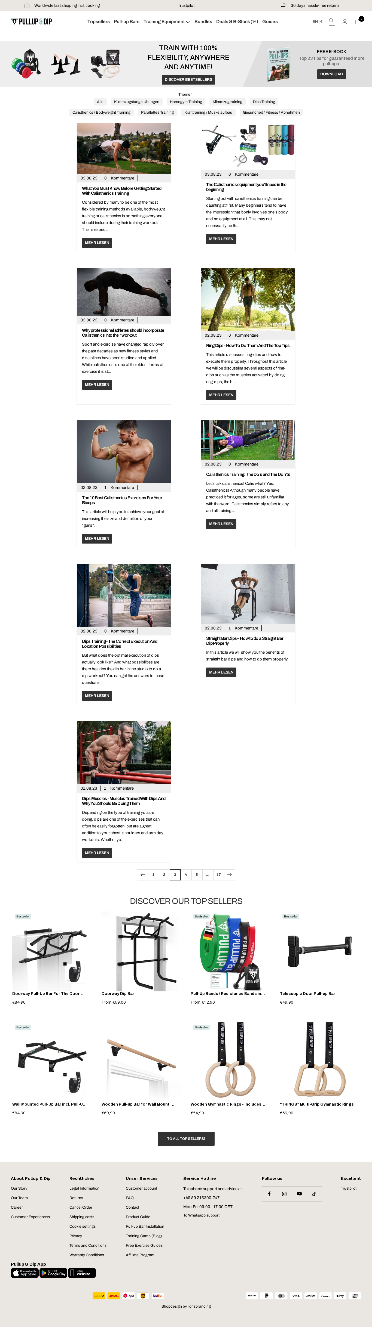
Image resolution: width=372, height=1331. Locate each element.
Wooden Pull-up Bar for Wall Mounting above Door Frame (139, 1104)
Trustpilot (186, 5)
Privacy (75, 1236)
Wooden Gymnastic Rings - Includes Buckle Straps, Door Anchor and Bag (226, 1104)
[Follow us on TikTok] (314, 1193)
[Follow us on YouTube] (299, 1193)
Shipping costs (81, 1217)
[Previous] (142, 874)
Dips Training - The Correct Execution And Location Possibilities (119, 644)
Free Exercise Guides (144, 1245)
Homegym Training (186, 102)
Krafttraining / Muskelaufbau (208, 112)
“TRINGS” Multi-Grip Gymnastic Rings (317, 1104)
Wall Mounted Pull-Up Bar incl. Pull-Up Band (48, 1104)
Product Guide (138, 1217)
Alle (100, 102)
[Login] (344, 21)
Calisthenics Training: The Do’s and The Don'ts (248, 474)
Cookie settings (82, 1226)
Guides (270, 21)
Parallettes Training (157, 112)
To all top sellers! (186, 1139)
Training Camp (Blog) (144, 1236)
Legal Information (84, 1188)
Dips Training (264, 102)
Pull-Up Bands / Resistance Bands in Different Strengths (226, 994)
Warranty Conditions (86, 1255)
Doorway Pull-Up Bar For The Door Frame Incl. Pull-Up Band (46, 994)
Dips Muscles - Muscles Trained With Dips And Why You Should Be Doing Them (123, 801)
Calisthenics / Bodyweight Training (101, 112)
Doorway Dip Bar (118, 994)
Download (331, 74)
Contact (132, 1207)
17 (219, 875)
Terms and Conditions (87, 1245)
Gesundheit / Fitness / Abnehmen (271, 112)
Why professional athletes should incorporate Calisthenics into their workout (123, 332)
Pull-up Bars (126, 21)
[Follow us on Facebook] (269, 1193)
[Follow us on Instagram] (284, 1193)
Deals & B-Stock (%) (237, 21)
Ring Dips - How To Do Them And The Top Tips (247, 345)
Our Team (19, 1198)
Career (17, 1207)
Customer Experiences (30, 1217)
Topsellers (98, 21)
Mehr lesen (97, 243)
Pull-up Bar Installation (145, 1226)
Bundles (203, 21)
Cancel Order (80, 1207)
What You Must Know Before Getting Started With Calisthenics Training (121, 191)
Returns (76, 1198)
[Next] (229, 874)
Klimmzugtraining (227, 102)
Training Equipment (164, 21)
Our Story (19, 1188)
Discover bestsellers (188, 79)
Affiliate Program (140, 1255)
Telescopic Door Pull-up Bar (307, 994)
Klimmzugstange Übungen (136, 102)
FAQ (130, 1198)
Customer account (141, 1188)
